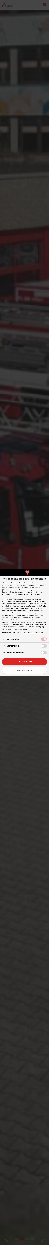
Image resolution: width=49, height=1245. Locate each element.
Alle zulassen (24, 662)
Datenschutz (39, 633)
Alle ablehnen (24, 670)
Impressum (28, 633)
